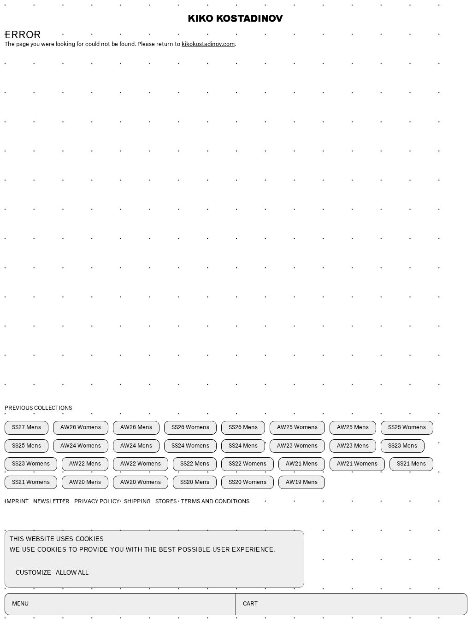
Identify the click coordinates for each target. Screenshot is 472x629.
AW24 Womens (80, 446)
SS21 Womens (31, 482)
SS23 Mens (402, 446)
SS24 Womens (190, 446)
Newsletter (51, 502)
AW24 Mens (136, 446)
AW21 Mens (302, 464)
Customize (33, 572)
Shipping (137, 502)
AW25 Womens (297, 428)
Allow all (72, 572)
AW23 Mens (353, 446)
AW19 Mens (302, 482)
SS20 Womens (247, 482)
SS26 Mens (243, 428)
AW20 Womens (140, 482)
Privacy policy (96, 502)
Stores (166, 502)
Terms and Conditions (215, 502)
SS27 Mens (26, 428)
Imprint (17, 502)
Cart (250, 604)
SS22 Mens (194, 464)
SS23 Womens (31, 464)
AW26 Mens (136, 428)
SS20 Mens (194, 482)
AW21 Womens (357, 464)
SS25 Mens (26, 446)
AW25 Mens (353, 428)
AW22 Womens (140, 464)
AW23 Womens (297, 446)
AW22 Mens (85, 464)
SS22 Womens (247, 464)
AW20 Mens (85, 482)
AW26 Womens (80, 428)
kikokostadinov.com (208, 44)
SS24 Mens (243, 446)
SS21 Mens (411, 464)
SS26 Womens (190, 428)
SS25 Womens (407, 428)
